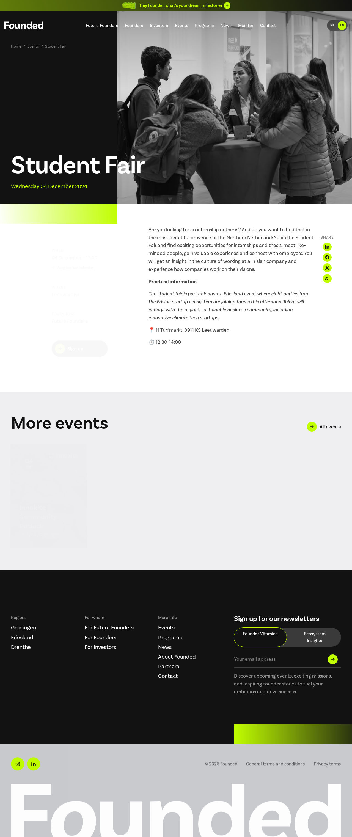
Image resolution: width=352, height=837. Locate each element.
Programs (204, 25)
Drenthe (21, 647)
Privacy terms (327, 763)
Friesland (22, 637)
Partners (168, 666)
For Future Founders (109, 627)
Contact (268, 25)
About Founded (177, 656)
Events (181, 25)
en (342, 25)
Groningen (23, 627)
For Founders (100, 637)
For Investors (100, 647)
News (226, 25)
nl (332, 25)
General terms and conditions (275, 763)
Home (16, 46)
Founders (134, 25)
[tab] (260, 637)
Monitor (246, 25)
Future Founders (102, 25)
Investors (159, 25)
